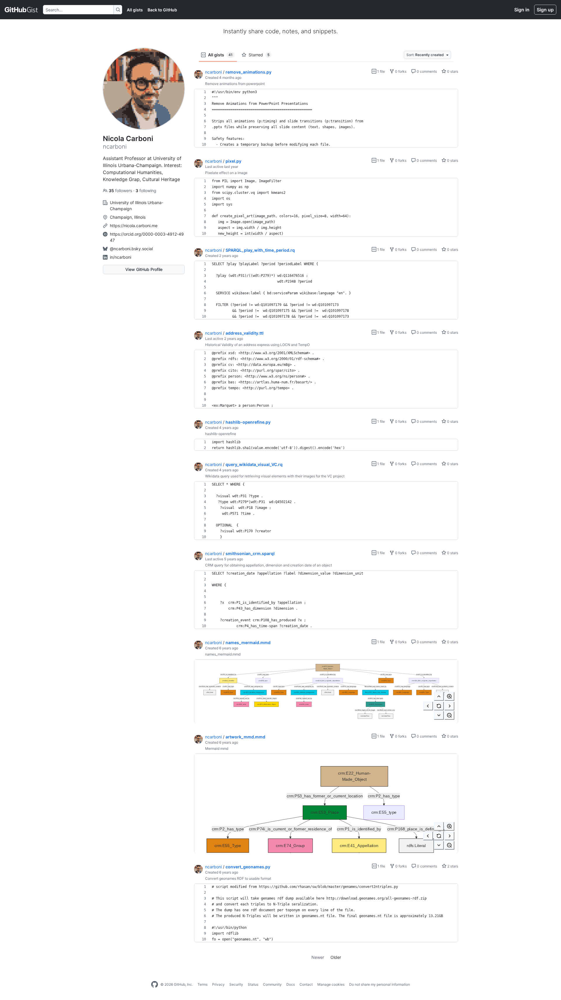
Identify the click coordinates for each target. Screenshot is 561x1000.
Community (272, 984)
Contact (306, 984)
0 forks (400, 71)
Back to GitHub (162, 9)
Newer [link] (317, 957)
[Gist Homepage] (21, 9)
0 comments (426, 71)
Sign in (521, 10)
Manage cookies (330, 984)
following (146, 190)
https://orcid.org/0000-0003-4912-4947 (147, 237)
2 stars (452, 866)
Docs (290, 984)
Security (236, 984)
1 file (380, 71)
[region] (326, 118)
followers (121, 190)
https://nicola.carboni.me (133, 225)
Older (335, 957)
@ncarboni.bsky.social (131, 248)
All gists (135, 9)
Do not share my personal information (379, 984)
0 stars (452, 71)
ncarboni (213, 71)
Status (253, 984)
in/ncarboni (120, 257)
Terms (202, 984)
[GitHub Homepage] (154, 984)
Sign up (545, 10)
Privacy (218, 984)
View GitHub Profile (143, 269)
